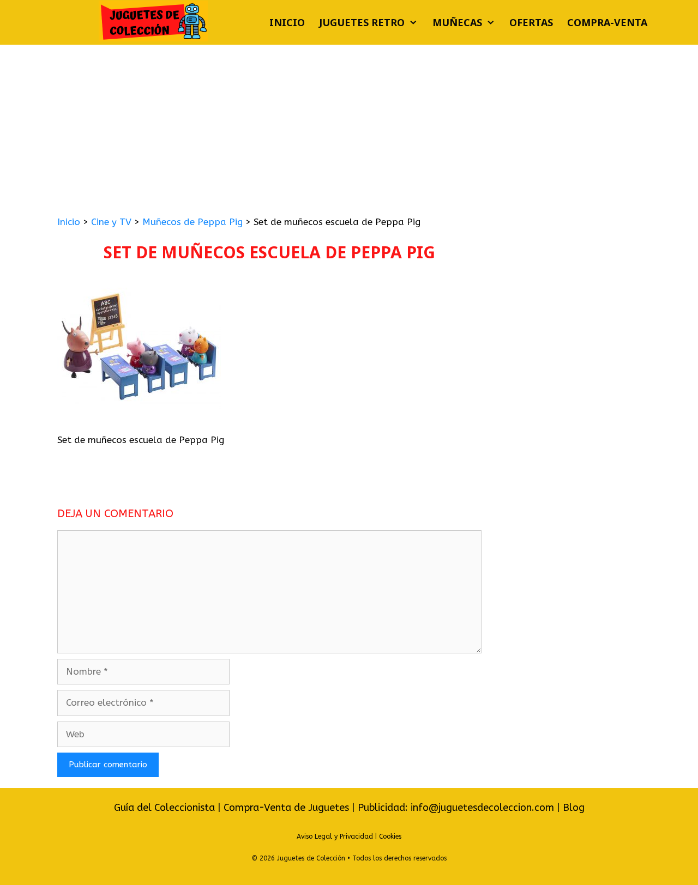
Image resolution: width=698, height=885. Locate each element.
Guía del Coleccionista (164, 808)
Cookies (390, 836)
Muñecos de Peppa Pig (192, 221)
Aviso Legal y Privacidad (335, 836)
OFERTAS (531, 22)
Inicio (287, 22)
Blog (574, 808)
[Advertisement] (349, 126)
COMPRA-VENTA (607, 22)
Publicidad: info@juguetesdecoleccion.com (457, 808)
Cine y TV (111, 221)
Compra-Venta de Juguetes (286, 808)
